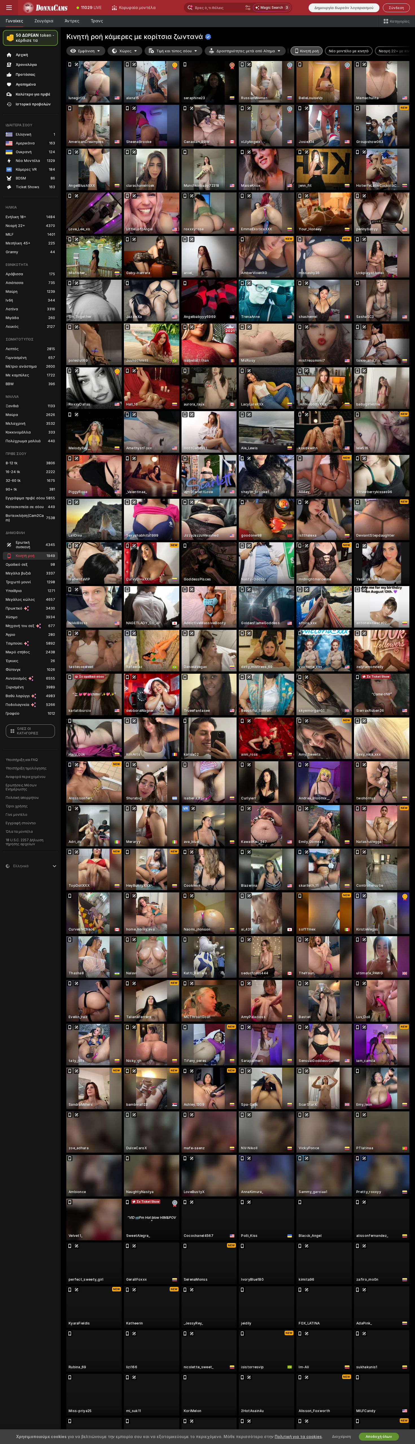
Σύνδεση (396, 8)
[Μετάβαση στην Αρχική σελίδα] (44, 7)
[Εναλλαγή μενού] (9, 7)
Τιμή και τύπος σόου (174, 51)
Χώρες (125, 51)
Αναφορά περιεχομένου (25, 777)
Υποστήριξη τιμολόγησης (26, 768)
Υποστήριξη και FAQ (22, 760)
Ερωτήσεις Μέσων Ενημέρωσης (21, 787)
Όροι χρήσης (17, 806)
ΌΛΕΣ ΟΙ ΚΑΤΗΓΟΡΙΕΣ (27, 731)
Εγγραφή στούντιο (21, 823)
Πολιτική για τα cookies (298, 1436)
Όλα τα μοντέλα (19, 832)
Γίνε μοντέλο (16, 815)
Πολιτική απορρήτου (22, 798)
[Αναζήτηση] (248, 8)
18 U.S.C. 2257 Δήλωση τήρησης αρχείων (24, 842)
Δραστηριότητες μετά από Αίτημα (246, 51)
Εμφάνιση (86, 51)
